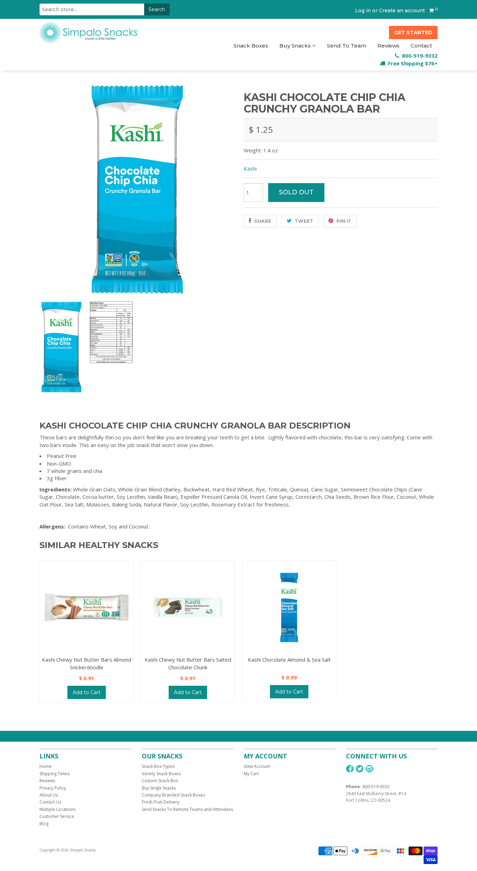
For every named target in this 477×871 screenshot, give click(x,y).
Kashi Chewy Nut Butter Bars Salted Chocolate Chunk (188, 663)
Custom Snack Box (160, 781)
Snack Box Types (158, 766)
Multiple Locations (57, 809)
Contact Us (50, 802)
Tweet (303, 221)
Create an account (402, 10)
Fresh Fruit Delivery (160, 802)
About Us (48, 795)
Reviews (388, 45)
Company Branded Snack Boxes (173, 795)
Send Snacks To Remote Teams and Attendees (187, 809)
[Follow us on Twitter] (360, 769)
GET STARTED (413, 32)
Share (262, 221)
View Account (257, 766)
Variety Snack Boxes (161, 774)
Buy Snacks (295, 45)
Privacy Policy (52, 788)
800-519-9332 (376, 787)
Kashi (250, 168)
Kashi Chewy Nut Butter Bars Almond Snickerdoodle (86, 663)
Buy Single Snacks (159, 788)
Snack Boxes (251, 45)
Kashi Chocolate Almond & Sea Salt (289, 659)
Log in (363, 10)
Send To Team (346, 45)
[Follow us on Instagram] (369, 769)
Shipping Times (54, 774)
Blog (44, 824)
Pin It (343, 221)
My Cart (251, 774)
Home (45, 766)
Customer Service (56, 816)
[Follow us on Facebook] (350, 769)
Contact (421, 45)
